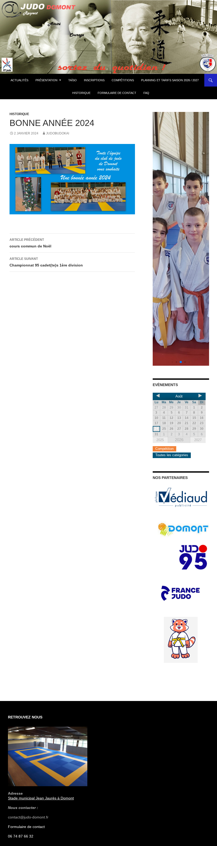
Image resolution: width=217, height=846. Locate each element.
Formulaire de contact (117, 92)
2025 (160, 440)
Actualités (19, 80)
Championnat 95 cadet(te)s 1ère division (46, 262)
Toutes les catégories (171, 455)
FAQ (146, 92)
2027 (198, 440)
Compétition (164, 449)
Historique (81, 92)
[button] (172, 361)
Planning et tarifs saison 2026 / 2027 (170, 80)
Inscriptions (94, 80)
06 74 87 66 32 (20, 836)
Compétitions (123, 80)
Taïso (72, 80)
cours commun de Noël (30, 243)
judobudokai (57, 133)
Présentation (46, 80)
